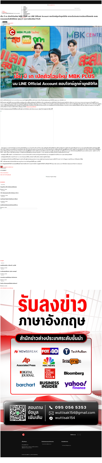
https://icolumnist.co (4, 172)
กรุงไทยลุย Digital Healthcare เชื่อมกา (9, 199)
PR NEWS (25, 16)
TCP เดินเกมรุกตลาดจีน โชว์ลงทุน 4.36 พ (9, 193)
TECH (24, 10)
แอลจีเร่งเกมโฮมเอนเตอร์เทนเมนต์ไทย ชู (9, 205)
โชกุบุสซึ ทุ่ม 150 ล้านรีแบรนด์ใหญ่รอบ (8, 187)
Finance (25, 12)
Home (24, 6)
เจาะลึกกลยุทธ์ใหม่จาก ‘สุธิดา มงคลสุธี (8, 271)
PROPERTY (25, 11)
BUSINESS (5, 12)
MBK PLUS (11, 167)
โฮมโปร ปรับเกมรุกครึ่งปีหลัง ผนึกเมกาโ (8, 283)
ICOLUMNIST (10, 23)
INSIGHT (25, 9)
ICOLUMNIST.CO (6, 167)
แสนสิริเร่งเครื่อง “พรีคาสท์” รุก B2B (8, 265)
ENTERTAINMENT (26, 13)
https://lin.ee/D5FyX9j (31, 106)
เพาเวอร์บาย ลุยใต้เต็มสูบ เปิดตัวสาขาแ (8, 277)
